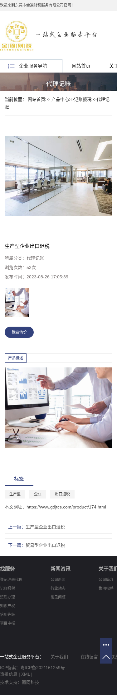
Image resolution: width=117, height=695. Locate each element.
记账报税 (82, 99)
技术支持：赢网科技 (19, 682)
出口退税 (62, 494)
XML (25, 674)
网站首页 (81, 66)
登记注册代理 (11, 580)
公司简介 (106, 580)
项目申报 (7, 623)
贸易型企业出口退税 (45, 545)
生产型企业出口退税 (45, 526)
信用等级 (7, 614)
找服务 (7, 568)
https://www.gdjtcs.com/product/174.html (66, 506)
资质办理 (7, 597)
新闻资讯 (61, 568)
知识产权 (7, 606)
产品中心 (60, 99)
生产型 (15, 494)
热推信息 (8, 674)
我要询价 (19, 332)
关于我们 (59, 656)
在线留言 (89, 656)
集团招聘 (106, 588)
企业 (37, 494)
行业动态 (58, 588)
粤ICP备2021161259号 (42, 667)
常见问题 (58, 597)
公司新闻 (58, 580)
